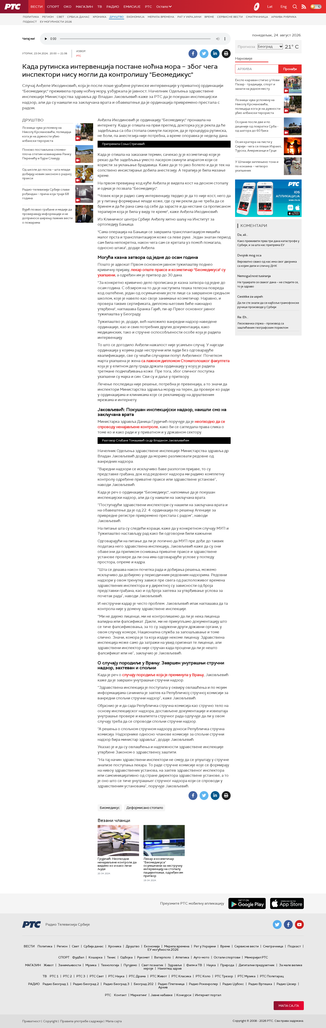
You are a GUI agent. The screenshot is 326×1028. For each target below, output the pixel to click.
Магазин (84, 6)
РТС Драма (137, 976)
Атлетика (182, 957)
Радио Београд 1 (56, 984)
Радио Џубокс (233, 984)
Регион (48, 17)
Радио (112, 6)
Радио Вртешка (260, 984)
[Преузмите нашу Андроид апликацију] (247, 903)
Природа (227, 965)
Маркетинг (138, 995)
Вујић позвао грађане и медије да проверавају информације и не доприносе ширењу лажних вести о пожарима (47, 215)
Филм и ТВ (194, 965)
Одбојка (126, 957)
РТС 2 (67, 976)
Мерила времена (161, 17)
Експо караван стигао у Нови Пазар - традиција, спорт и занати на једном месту (257, 84)
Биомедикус (110, 808)
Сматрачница (257, 17)
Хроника (99, 17)
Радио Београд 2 (86, 984)
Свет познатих (152, 965)
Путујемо (130, 965)
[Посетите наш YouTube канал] (299, 924)
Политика (31, 17)
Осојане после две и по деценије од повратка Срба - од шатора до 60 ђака (256, 126)
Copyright (50, 1021)
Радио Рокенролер (203, 984)
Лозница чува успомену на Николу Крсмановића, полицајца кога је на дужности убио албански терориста (46, 134)
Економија (136, 17)
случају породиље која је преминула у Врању (163, 674)
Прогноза (246, 46)
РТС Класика (181, 976)
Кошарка (95, 957)
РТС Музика (246, 976)
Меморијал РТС (256, 957)
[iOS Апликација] (268, 198)
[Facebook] (193, 53)
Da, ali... (242, 235)
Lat (270, 6)
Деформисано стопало (144, 808)
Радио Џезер (286, 984)
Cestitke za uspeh (250, 296)
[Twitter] (204, 53)
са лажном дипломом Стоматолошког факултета (185, 360)
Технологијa (110, 965)
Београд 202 (143, 984)
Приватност (31, 1021)
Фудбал (78, 957)
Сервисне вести (230, 17)
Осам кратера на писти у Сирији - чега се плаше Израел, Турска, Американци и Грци (258, 146)
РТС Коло (203, 976)
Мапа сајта (289, 1006)
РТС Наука (116, 976)
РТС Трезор (224, 976)
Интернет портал (208, 995)
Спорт (53, 6)
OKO (67, 6)
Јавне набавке (162, 995)
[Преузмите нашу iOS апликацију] (287, 903)
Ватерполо (162, 957)
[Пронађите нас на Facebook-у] (288, 924)
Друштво (117, 17)
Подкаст (30, 21)
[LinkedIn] (215, 53)
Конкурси (183, 995)
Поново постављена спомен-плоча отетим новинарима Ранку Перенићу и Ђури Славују (46, 154)
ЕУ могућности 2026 (56, 21)
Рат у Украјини (189, 17)
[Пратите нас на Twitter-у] (277, 924)
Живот (49, 965)
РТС (148, 6)
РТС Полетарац (272, 976)
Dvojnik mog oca (249, 255)
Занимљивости (69, 965)
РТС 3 (80, 976)
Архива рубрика (284, 17)
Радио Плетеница (171, 984)
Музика (90, 965)
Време (209, 17)
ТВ (99, 6)
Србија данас (78, 17)
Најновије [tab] (243, 58)
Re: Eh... (242, 317)
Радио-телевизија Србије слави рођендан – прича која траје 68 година (45, 193)
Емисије (132, 6)
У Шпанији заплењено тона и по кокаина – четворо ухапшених (256, 166)
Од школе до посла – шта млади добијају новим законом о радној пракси (46, 174)
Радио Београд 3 (116, 984)
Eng (284, 6)
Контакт (120, 995)
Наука (211, 965)
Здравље (175, 965)
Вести (37, 6)
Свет (60, 17)
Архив (163, 987)
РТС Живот (158, 976)
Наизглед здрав (170, 968)
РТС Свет (97, 976)
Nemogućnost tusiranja (254, 276)
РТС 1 (54, 976)
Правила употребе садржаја (81, 1021)
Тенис (111, 957)
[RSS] (303, 6)
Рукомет (143, 957)
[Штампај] (226, 53)
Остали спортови (227, 957)
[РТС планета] (257, 6)
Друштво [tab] (32, 120)
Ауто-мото (201, 957)
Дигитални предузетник (257, 965)
